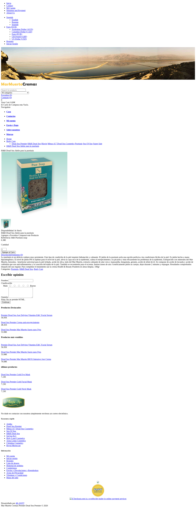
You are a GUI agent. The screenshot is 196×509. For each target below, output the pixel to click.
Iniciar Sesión (12, 44)
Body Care (11, 141)
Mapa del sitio (12, 477)
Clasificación (6, 283)
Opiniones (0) (17, 255)
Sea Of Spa (88, 144)
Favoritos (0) (6, 95)
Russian (15, 22)
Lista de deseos (12, 463)
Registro (9, 41)
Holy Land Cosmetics (15, 438)
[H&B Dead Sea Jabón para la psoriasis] (34, 218)
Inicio (8, 3)
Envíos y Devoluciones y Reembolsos (22, 470)
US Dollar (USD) (19, 39)
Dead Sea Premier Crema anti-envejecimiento (20, 322)
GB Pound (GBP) (19, 36)
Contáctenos (11, 468)
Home (9, 139)
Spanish (9, 17)
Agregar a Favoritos (9, 235)
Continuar (5, 302)
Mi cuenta (10, 456)
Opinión (4, 297)
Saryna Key (11, 436)
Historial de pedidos (14, 466)
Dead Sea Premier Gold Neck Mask (16, 389)
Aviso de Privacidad (14, 473)
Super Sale (97, 144)
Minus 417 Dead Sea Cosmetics (61, 144)
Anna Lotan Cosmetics (16, 441)
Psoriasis (78, 144)
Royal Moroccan (13, 445)
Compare (6, 97)
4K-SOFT (20, 503)
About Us (10, 13)
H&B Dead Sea (34, 144)
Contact (9, 6)
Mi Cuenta (10, 8)
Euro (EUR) (11, 27)
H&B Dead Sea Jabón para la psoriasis (22, 146)
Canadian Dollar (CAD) (22, 32)
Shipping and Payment (15, 10)
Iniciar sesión (11, 458)
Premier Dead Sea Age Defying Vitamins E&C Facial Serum (26, 315)
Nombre (4, 280)
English (15, 20)
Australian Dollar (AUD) (22, 29)
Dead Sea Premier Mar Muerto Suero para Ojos (21, 329)
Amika (9, 424)
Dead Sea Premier (19, 144)
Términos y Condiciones (16, 475)
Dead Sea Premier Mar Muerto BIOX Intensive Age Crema (26, 359)
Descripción (6, 255)
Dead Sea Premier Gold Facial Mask (16, 382)
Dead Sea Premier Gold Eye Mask (15, 374)
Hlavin (44, 144)
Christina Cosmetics (14, 443)
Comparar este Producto (28, 235)
